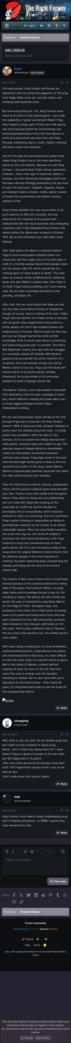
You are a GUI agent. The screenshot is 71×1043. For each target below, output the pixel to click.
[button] (49, 26)
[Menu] (6, 25)
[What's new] (57, 26)
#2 (67, 734)
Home (37, 945)
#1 (67, 82)
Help (27, 945)
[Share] (61, 82)
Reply (64, 707)
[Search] (65, 26)
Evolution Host (50, 951)
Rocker (29, 939)
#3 (67, 810)
